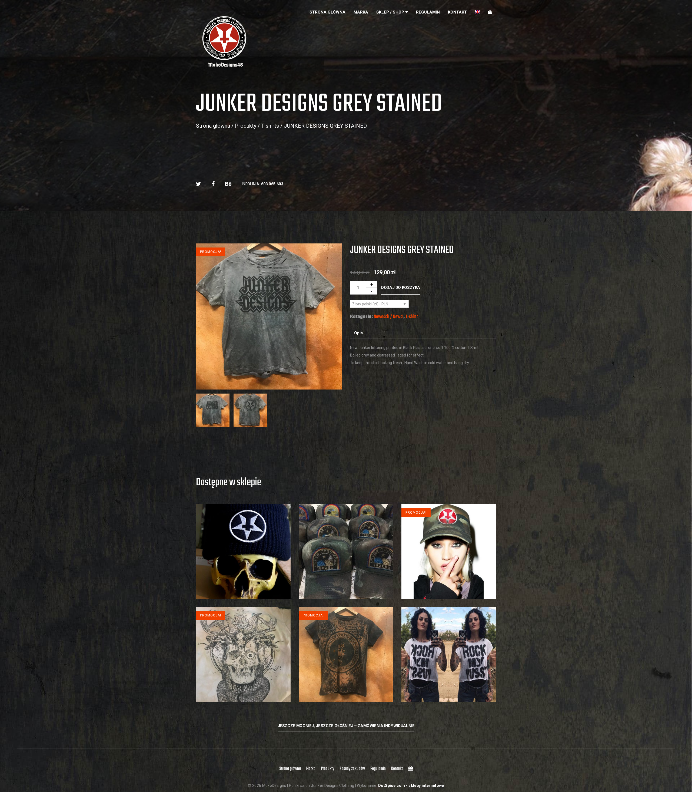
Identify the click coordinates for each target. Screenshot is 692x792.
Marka (361, 12)
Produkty (245, 126)
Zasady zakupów (352, 768)
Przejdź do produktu (243, 572)
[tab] (358, 333)
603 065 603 (272, 184)
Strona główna (327, 12)
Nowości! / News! (388, 317)
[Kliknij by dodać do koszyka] (243, 588)
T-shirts (270, 126)
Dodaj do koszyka (400, 287)
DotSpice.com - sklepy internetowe (411, 785)
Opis (358, 333)
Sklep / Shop (390, 12)
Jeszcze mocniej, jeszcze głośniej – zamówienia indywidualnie (346, 725)
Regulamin (428, 12)
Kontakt (457, 12)
